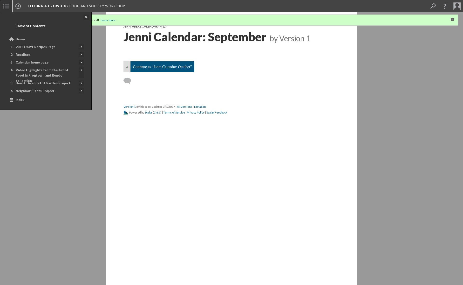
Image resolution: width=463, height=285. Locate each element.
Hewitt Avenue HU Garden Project (43, 83)
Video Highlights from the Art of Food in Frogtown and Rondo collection (42, 75)
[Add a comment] (129, 81)
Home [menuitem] (20, 39)
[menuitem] (6, 6)
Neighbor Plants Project (35, 91)
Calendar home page (32, 62)
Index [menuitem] (20, 100)
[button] (445, 6)
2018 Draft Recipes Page (35, 47)
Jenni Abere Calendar (140, 26)
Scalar (148, 112)
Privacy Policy (195, 112)
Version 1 (129, 106)
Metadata (200, 106)
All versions (184, 106)
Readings (23, 55)
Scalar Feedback (216, 112)
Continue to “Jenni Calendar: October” (162, 66)
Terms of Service (174, 112)
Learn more (108, 20)
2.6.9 (157, 112)
